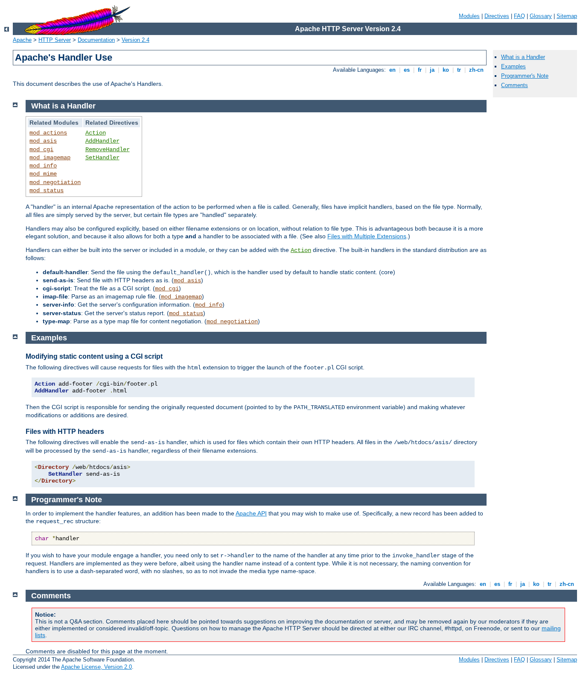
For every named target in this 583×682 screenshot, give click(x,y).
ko (446, 70)
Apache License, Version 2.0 (96, 667)
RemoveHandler (107, 149)
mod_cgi (41, 149)
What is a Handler (523, 57)
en (392, 70)
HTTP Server (54, 40)
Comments (514, 85)
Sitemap (567, 16)
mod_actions (48, 132)
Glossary (541, 16)
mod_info (43, 165)
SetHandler (102, 157)
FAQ (519, 16)
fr (419, 70)
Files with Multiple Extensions (366, 236)
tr (459, 70)
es (406, 70)
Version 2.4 (135, 40)
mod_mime (43, 173)
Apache (22, 40)
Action (95, 132)
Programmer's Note (524, 76)
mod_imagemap (49, 157)
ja (432, 70)
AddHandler (102, 141)
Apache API (251, 513)
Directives (496, 16)
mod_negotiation (55, 182)
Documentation (96, 40)
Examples (513, 66)
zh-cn (476, 70)
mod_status (46, 190)
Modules (469, 16)
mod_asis (43, 141)
